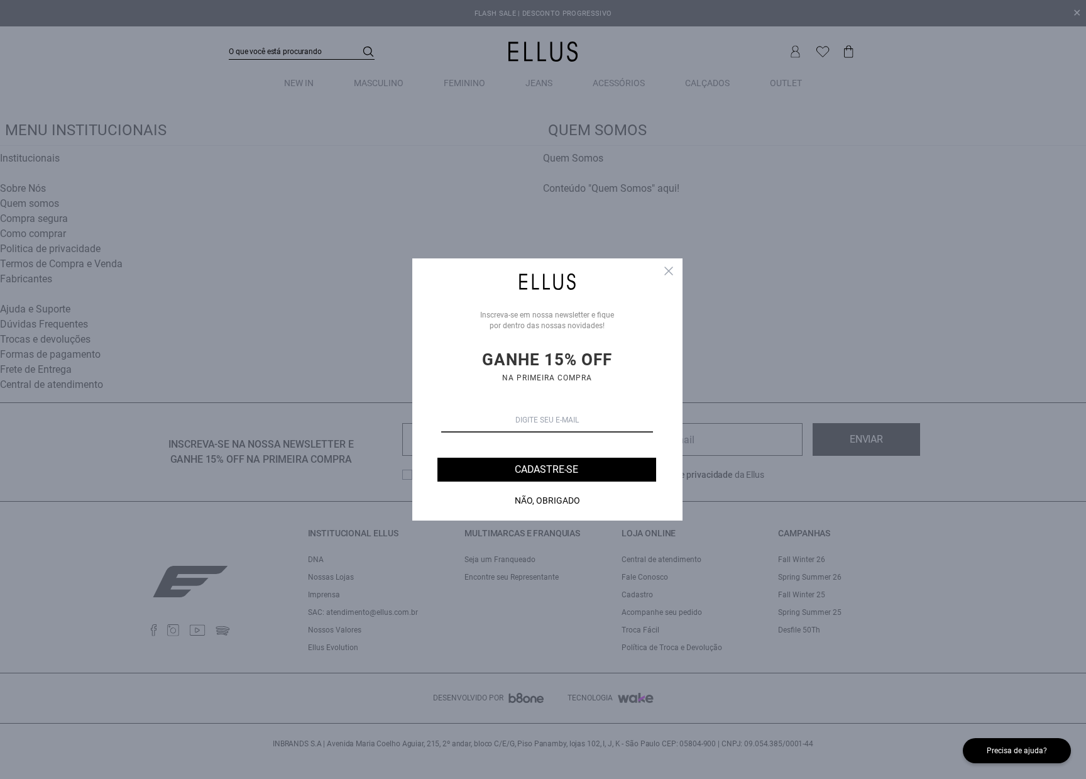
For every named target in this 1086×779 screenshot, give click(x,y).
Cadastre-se (546, 469)
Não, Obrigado (547, 500)
